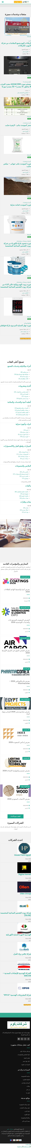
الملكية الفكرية (26, 1079)
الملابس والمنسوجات (23, 466)
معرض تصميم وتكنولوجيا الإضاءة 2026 (16, 770)
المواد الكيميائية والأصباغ (25, 577)
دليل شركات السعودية (24, 1104)
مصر (24, 51)
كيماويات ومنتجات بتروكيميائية (24, 241)
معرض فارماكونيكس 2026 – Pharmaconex (19, 682)
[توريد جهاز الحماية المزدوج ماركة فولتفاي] (17, 306)
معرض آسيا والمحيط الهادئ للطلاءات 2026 (17, 590)
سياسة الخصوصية (25, 1076)
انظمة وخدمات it (27, 82)
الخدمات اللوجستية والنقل (24, 607)
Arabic (27, 1144)
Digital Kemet (25, 874)
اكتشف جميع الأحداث (15, 816)
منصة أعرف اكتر (26, 1121)
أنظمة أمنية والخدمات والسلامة (19, 402)
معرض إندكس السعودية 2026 (19, 742)
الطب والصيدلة (26, 668)
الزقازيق (26, 92)
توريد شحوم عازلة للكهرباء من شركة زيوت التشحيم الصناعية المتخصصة (17, 244)
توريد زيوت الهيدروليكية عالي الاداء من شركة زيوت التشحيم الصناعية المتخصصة (15, 285)
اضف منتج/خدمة (18, 2)
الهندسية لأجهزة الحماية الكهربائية (18, 934)
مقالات (28, 1086)
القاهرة (26, 252)
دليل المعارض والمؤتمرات (24, 1054)
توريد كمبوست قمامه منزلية (20, 205)
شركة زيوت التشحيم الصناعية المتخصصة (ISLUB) (15, 914)
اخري (29, 41)
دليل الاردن (27, 1111)
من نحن (28, 1089)
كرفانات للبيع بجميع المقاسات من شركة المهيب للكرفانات (16, 44)
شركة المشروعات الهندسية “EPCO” (17, 995)
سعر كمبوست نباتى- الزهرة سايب (18, 125)
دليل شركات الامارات (25, 1108)
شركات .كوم (10, 1129)
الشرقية (22, 92)
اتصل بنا (28, 1093)
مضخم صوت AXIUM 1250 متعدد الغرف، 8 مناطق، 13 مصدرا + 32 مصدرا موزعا (15, 85)
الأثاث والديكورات (26, 729)
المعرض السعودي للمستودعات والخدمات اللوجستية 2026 (19, 621)
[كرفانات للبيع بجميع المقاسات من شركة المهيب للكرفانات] (17, 26)
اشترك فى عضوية (25, 1064)
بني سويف (25, 331)
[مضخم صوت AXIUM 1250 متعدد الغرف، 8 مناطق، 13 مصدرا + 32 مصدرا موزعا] (17, 65)
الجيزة (26, 51)
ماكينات (28, 485)
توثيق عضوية (27, 1058)
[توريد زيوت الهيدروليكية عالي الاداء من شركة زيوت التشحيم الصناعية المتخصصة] (17, 265)
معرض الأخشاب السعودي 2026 (18, 799)
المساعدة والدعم (26, 1083)
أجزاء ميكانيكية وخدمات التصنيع (19, 366)
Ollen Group (25, 893)
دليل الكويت (27, 1114)
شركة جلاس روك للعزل (22, 954)
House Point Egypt (22, 855)
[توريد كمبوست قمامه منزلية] (17, 185)
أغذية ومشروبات (24, 386)
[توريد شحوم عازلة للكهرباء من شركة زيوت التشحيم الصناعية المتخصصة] (17, 224)
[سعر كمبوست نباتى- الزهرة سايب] (17, 106)
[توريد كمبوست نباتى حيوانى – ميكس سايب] (17, 144)
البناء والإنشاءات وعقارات (25, 699)
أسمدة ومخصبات (27, 123)
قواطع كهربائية (27, 323)
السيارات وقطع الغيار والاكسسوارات (17, 446)
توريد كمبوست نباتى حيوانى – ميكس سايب (17, 164)
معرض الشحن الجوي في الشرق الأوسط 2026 (16, 651)
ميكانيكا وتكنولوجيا (25, 1118)
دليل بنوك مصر (26, 1061)
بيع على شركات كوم (25, 1051)
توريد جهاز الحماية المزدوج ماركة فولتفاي (15, 325)
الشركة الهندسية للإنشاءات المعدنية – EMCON (17, 974)
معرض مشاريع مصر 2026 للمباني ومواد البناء (16, 713)
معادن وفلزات (25, 502)
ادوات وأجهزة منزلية (23, 424)
